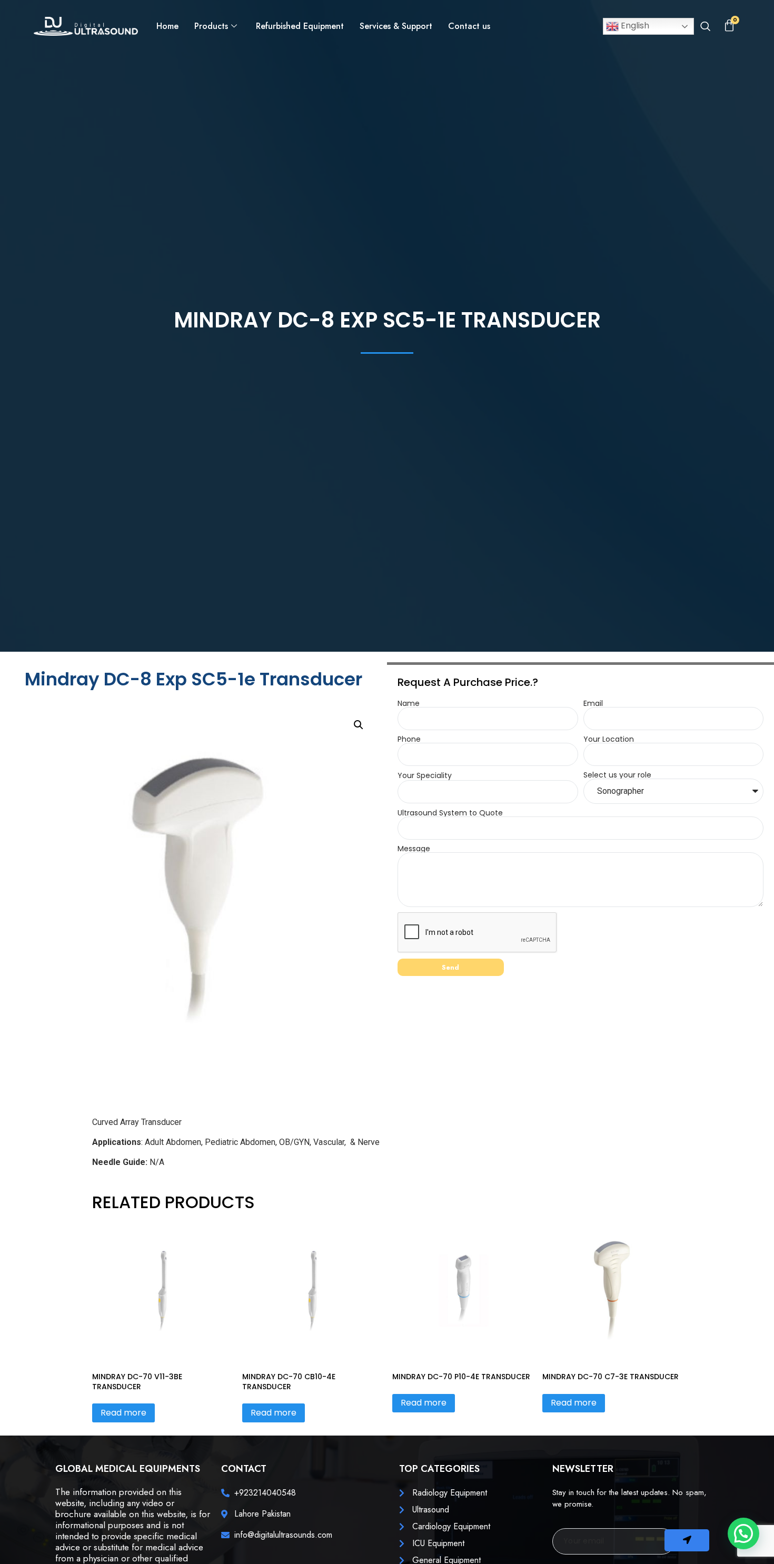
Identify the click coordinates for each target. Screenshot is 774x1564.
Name (409, 703)
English (634, 25)
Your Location (608, 739)
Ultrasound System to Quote (450, 812)
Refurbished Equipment (300, 26)
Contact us (469, 26)
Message (414, 848)
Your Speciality (425, 775)
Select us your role (617, 775)
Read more (123, 1413)
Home (167, 26)
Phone (409, 739)
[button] (706, 27)
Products (211, 26)
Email (593, 703)
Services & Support (396, 26)
